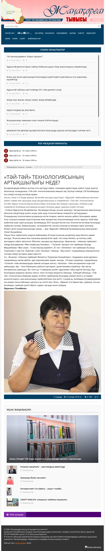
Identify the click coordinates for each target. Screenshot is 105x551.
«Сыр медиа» (20, 543)
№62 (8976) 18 (15, 160)
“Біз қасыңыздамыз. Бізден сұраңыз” (25, 56)
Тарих (15, 38)
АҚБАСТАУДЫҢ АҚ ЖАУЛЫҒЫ (21, 110)
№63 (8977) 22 (15, 155)
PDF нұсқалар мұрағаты (52, 143)
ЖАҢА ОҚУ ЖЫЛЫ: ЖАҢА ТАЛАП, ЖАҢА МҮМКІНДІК (31, 100)
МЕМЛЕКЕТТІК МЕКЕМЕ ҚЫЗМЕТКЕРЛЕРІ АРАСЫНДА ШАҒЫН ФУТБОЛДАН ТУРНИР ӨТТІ (48, 130)
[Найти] (99, 26)
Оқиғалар (91, 33)
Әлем (7, 38)
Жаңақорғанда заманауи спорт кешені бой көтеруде (32, 120)
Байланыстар (34, 38)
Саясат (81, 33)
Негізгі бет (9, 33)
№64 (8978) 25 (15, 151)
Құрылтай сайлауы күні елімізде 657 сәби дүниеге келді (34, 89)
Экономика (61, 33)
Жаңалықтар (23, 33)
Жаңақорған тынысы (62, 12)
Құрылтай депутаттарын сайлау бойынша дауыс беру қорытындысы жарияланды (47, 66)
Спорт (22, 38)
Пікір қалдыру (16, 514)
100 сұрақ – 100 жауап (44, 33)
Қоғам (73, 33)
